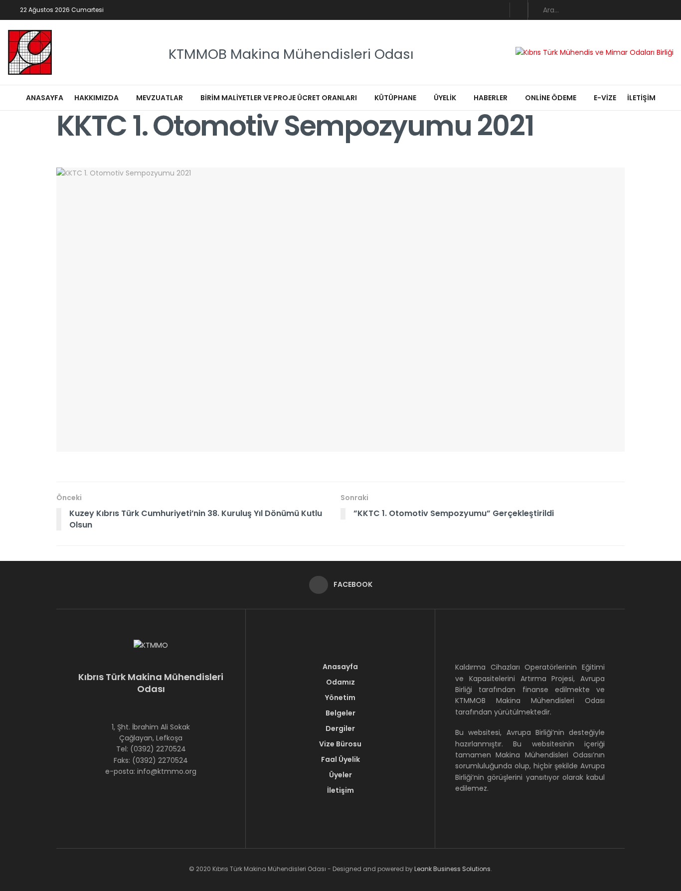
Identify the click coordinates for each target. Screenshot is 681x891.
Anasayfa (44, 98)
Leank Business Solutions (452, 869)
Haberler (491, 98)
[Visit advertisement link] (594, 52)
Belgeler (340, 713)
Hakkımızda (96, 98)
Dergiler (340, 728)
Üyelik (445, 98)
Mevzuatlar (159, 98)
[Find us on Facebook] (518, 10)
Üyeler (340, 775)
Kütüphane (395, 98)
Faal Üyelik (340, 759)
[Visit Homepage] (29, 52)
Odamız (340, 682)
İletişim (641, 98)
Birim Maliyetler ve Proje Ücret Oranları (278, 98)
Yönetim (340, 698)
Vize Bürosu (340, 744)
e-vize (605, 98)
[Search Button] (668, 10)
